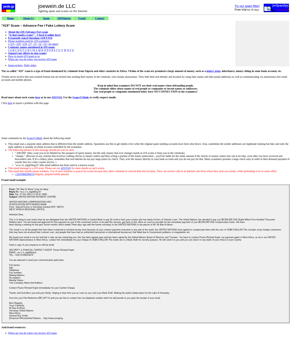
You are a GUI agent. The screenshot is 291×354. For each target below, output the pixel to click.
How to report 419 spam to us (24, 56)
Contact (99, 18)
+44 (49, 44)
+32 (39, 44)
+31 (35, 44)
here (37, 97)
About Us (28, 18)
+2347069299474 (24, 174)
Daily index (30, 65)
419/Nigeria (64, 18)
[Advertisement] (262, 44)
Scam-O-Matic (80, 97)
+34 (44, 44)
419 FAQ (57, 97)
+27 (30, 44)
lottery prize (213, 71)
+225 (11, 44)
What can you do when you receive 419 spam (32, 59)
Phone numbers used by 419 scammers (28, 41)
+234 (24, 44)
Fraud (82, 18)
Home (10, 18)
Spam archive (15, 65)
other (54, 44)
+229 (18, 44)
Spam (46, 18)
